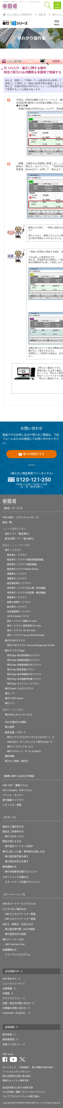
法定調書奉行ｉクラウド (19, 611)
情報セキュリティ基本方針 (16, 1080)
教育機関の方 (10, 867)
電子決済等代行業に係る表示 (17, 1076)
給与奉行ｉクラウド (17, 607)
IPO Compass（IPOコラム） (18, 790)
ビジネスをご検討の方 (14, 909)
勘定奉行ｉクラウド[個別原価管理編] (25, 559)
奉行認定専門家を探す (16, 856)
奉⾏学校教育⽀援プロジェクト (21, 871)
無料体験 (9, 756)
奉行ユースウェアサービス (20, 746)
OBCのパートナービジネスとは (19, 903)
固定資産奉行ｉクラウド (19, 583)
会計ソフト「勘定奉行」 (18, 534)
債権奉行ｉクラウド (17, 574)
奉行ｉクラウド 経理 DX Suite (22, 621)
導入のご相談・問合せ (16, 761)
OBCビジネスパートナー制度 (20, 914)
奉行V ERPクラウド (15, 640)
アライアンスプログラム (18, 954)
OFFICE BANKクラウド (18, 616)
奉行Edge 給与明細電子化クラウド (24, 674)
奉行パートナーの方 (13, 939)
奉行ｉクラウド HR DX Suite (21, 630)
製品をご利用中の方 (13, 831)
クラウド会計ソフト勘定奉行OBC (19, 14)
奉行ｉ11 (10, 693)
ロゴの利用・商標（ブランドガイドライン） (24, 1092)
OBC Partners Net (15, 944)
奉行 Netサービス (14, 836)
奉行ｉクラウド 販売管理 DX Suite (24, 626)
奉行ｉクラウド (13, 550)
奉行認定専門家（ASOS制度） (21, 929)
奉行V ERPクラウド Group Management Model (30, 645)
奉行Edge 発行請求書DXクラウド (23, 655)
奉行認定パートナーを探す (19, 846)
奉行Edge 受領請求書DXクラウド (23, 660)
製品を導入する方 (12, 841)
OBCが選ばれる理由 (15, 722)
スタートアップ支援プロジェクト (22, 882)
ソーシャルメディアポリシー (17, 1072)
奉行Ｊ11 (10, 703)
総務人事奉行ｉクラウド (19, 602)
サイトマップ (9, 1067)
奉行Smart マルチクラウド (19, 688)
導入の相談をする (33, 454)
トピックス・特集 (12, 805)
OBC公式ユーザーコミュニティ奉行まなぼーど (30, 742)
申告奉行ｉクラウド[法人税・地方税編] (26, 588)
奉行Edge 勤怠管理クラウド (21, 669)
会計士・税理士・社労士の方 (18, 924)
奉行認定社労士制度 (15, 934)
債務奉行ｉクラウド (17, 578)
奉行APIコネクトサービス (18, 714)
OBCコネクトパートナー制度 (20, 919)
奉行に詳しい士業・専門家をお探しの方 (24, 851)
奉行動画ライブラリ (13, 800)
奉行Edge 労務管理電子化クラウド (24, 665)
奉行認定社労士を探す (16, 861)
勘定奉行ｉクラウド (17, 555)
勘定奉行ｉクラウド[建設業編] (22, 564)
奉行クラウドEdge (15, 650)
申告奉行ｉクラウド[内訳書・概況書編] (26, 593)
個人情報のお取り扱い (43, 1067)
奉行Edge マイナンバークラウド (23, 684)
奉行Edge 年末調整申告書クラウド (24, 679)
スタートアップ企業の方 (15, 877)
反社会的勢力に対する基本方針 (18, 1087)
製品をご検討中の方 (13, 826)
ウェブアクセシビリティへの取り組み (21, 1096)
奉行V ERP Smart (14, 698)
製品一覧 (42, 14)
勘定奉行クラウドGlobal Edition (23, 569)
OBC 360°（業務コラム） (16, 785)
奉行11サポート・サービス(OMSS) (24, 751)
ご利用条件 (23, 1067)
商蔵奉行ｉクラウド (17, 597)
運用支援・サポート (15, 732)
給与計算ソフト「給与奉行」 (20, 538)
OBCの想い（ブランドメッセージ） (21, 517)
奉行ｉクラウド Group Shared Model (25, 635)
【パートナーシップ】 (14, 894)
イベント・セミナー (13, 795)
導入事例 (9, 727)
